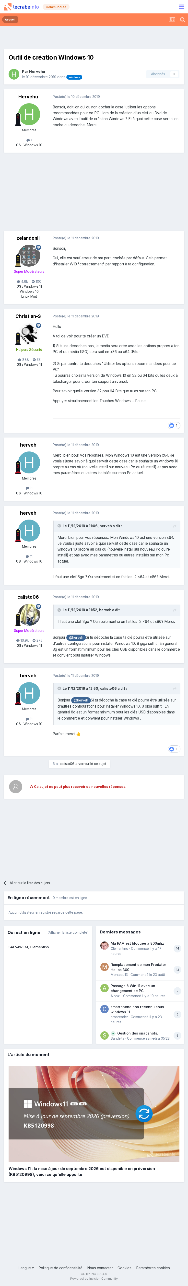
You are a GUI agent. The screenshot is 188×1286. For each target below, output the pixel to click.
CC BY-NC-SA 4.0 (94, 1274)
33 (38, 360)
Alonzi (115, 996)
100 (38, 281)
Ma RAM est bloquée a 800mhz (137, 943)
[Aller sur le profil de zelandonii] (29, 256)
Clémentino (39, 947)
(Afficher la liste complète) (67, 932)
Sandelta (117, 1038)
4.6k (24, 281)
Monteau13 (119, 975)
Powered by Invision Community (94, 1278)
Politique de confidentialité (60, 1268)
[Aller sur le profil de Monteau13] (104, 967)
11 (31, 488)
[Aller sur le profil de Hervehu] (14, 74)
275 (38, 640)
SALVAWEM (18, 947)
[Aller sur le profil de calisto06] (29, 615)
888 (25, 360)
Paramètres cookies (153, 1268)
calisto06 (28, 597)
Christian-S (28, 316)
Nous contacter (100, 1268)
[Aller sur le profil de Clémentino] (104, 945)
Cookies (124, 1268)
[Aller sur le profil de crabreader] (104, 1009)
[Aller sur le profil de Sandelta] (104, 1035)
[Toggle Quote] (60, 526)
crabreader (119, 1017)
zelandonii (28, 238)
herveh (28, 445)
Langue (25, 1268)
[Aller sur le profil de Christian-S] (29, 334)
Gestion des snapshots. (137, 1033)
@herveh (76, 637)
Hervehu (37, 71)
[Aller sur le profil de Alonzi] (104, 988)
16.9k (24, 640)
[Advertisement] (94, 36)
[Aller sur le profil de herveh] (29, 462)
